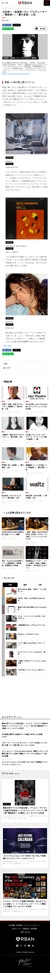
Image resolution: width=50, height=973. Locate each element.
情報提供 (26, 929)
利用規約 (19, 925)
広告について (17, 929)
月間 (40, 585)
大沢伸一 (7, 20)
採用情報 (33, 929)
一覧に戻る (7, 346)
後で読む (43, 28)
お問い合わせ (25, 932)
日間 (10, 585)
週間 (25, 585)
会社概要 (12, 925)
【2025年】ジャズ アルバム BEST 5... (32, 670)
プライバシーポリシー (32, 925)
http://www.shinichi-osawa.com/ (15, 74)
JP (2, 3)
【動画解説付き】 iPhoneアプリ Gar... (32, 625)
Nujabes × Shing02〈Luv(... (29, 634)
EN (7, 3)
